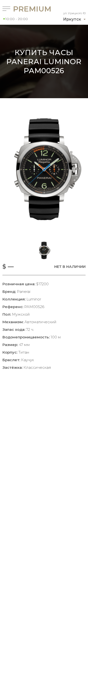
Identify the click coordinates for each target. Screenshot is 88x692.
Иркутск (72, 19)
